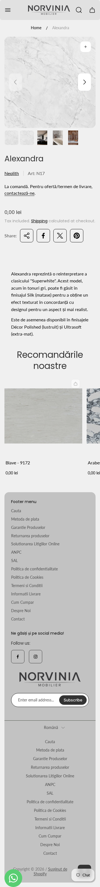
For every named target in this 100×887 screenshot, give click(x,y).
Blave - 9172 (18, 462)
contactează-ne (19, 193)
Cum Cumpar (22, 602)
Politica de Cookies (27, 577)
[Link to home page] (50, 679)
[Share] (26, 235)
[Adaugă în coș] (75, 383)
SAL (14, 560)
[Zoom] (85, 46)
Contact (18, 619)
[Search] (79, 10)
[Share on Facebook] (43, 235)
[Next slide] (84, 82)
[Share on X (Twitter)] (60, 235)
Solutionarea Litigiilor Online (35, 543)
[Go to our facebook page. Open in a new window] (17, 656)
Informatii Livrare (26, 594)
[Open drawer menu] (7, 10)
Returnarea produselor (30, 535)
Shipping (39, 221)
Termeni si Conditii (26, 585)
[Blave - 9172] (43, 416)
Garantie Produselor (28, 527)
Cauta (16, 510)
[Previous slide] (15, 82)
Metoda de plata (25, 519)
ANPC (16, 552)
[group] (11, 137)
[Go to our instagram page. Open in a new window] (35, 656)
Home (36, 27)
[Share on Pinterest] (76, 235)
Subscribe (73, 700)
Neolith (11, 173)
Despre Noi (21, 610)
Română (51, 727)
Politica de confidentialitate (34, 568)
